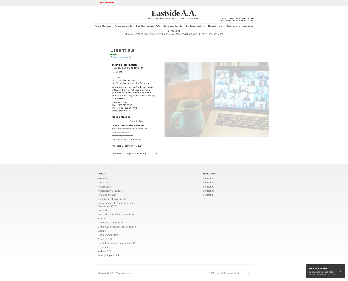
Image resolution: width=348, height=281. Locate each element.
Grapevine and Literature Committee (118, 227)
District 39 (208, 195)
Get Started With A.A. (148, 26)
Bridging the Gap (107, 195)
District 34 (208, 178)
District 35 (208, 183)
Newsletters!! (215, 26)
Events (101, 218)
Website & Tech (106, 251)
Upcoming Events (172, 26)
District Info (233, 26)
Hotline (102, 231)
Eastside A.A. (173, 13)
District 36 (208, 187)
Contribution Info (195, 26)
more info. (332, 274)
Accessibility (104, 187)
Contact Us (174, 31)
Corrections (104, 210)
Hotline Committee (108, 235)
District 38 (208, 191)
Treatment (103, 247)
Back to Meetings (121, 57)
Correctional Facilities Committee (116, 214)
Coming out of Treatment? (112, 199)
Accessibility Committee (111, 191)
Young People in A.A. (109, 255)
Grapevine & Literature (110, 223)
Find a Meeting (107, 3)
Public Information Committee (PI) (116, 243)
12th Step (103, 178)
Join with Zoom (136, 121)
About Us (248, 26)
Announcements (123, 26)
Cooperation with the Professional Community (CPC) (116, 205)
